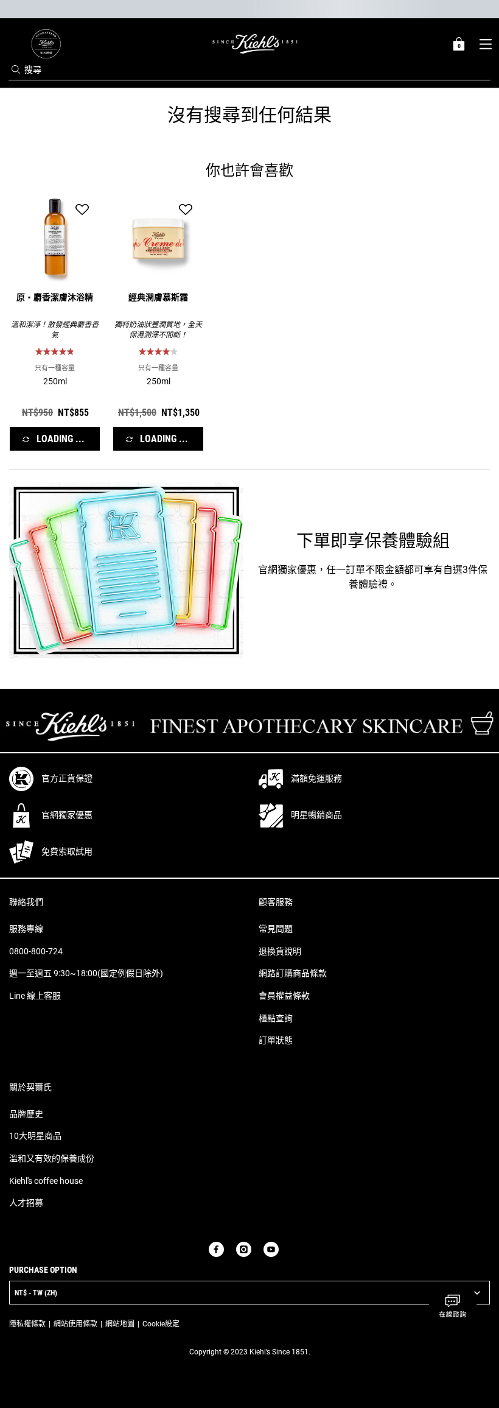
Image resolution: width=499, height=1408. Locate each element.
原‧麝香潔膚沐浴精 (54, 298)
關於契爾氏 (30, 1087)
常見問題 (276, 929)
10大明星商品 (35, 1136)
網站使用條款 (75, 1324)
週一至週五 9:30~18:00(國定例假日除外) (86, 973)
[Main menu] (485, 44)
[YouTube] (271, 1249)
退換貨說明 (280, 951)
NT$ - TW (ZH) (36, 1293)
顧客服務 (276, 902)
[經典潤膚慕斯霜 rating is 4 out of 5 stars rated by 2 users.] (158, 351)
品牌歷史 (26, 1114)
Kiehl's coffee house (46, 1181)
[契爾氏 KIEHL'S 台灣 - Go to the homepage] (255, 44)
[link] (45, 44)
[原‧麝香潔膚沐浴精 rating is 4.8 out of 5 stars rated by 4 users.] (54, 351)
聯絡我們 (26, 902)
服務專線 (26, 929)
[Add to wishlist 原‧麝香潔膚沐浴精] (82, 209)
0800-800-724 (36, 951)
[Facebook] (216, 1249)
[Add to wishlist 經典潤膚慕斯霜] (186, 209)
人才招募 (26, 1203)
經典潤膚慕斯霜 (158, 298)
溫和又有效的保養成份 (51, 1158)
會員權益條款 (284, 996)
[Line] (291, 1249)
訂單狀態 (276, 1040)
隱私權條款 (27, 1324)
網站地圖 (119, 1324)
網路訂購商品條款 (293, 973)
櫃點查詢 (276, 1018)
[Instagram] (243, 1249)
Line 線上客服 (35, 996)
